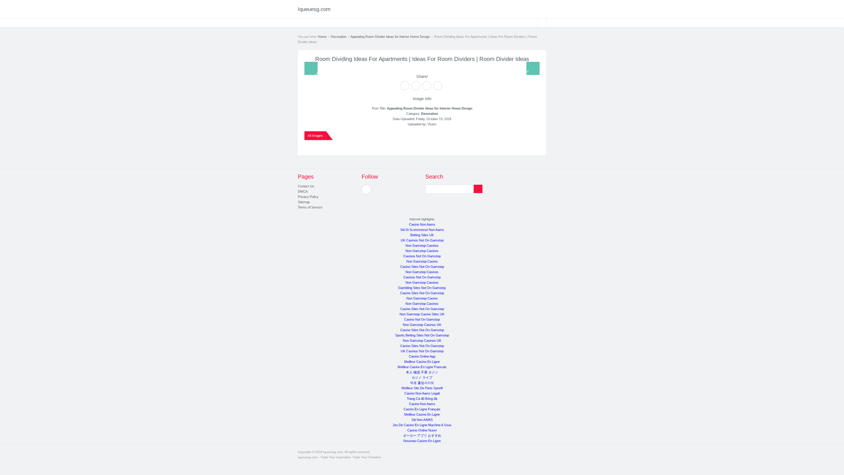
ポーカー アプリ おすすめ (422, 435)
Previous (311, 68)
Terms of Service (310, 207)
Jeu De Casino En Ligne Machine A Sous (422, 425)
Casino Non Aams (422, 224)
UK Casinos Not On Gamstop (422, 240)
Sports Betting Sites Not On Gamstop (422, 335)
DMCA (303, 191)
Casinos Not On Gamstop (422, 256)
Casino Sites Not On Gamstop (422, 267)
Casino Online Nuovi (422, 430)
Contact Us (306, 186)
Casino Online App (422, 356)
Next (533, 68)
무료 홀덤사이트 (422, 383)
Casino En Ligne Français (422, 409)
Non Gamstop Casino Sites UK (422, 314)
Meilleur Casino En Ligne (422, 362)
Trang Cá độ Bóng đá (422, 398)
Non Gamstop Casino (422, 261)
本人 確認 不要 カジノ (422, 372)
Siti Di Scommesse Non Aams (422, 230)
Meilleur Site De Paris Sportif (422, 388)
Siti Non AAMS (422, 420)
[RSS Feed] (366, 189)
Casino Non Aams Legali (422, 393)
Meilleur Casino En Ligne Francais (422, 367)
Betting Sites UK (422, 235)
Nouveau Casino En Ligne (422, 441)
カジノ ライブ (422, 377)
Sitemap (304, 202)
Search (541, 23)
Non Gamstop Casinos (422, 245)
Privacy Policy (308, 197)
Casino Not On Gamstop (422, 319)
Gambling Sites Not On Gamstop (422, 288)
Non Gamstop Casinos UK (422, 325)
